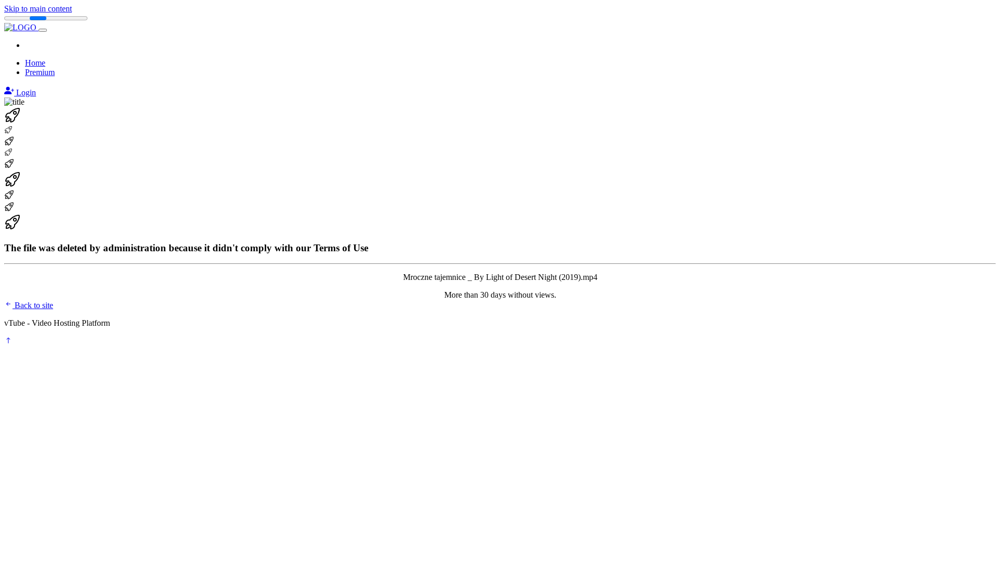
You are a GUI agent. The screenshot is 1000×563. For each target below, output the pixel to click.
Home (35, 62)
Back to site (32, 305)
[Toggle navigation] (43, 30)
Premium (40, 72)
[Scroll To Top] (8, 341)
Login (25, 92)
